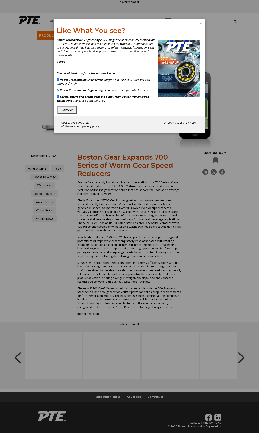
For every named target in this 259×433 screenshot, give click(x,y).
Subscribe (67, 110)
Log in (195, 122)
